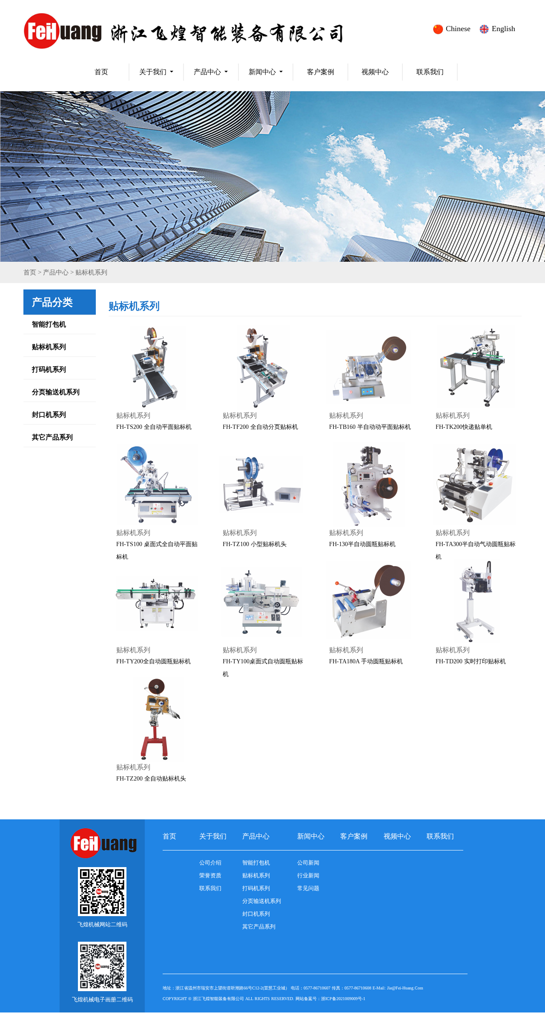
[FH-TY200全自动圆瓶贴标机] (155, 602)
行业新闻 (308, 875)
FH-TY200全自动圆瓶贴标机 (153, 661)
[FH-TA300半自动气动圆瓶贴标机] (474, 484)
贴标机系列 (91, 272)
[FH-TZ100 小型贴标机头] (261, 484)
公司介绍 (210, 862)
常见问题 (308, 888)
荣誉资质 (210, 875)
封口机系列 (49, 414)
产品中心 (207, 71)
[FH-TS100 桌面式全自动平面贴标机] (155, 484)
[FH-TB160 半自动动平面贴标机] (368, 367)
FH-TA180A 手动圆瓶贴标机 (366, 661)
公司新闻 (308, 862)
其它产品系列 (52, 437)
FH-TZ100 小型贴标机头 (255, 544)
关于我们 (152, 71)
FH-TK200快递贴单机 (464, 427)
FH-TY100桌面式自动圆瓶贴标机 (263, 667)
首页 (101, 71)
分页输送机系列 (56, 392)
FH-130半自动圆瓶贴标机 (362, 544)
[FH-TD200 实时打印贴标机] (474, 602)
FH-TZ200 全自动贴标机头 (151, 778)
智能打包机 (49, 324)
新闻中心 (262, 71)
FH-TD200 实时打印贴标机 (471, 661)
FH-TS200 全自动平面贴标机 (154, 427)
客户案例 (320, 71)
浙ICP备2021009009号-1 (343, 998)
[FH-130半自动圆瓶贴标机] (368, 484)
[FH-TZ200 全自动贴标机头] (155, 719)
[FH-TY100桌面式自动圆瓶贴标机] (261, 602)
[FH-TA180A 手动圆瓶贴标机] (368, 602)
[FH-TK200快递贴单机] (474, 367)
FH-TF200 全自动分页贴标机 (260, 427)
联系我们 (430, 71)
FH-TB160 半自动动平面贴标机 (370, 427)
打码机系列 (49, 369)
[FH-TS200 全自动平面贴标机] (155, 367)
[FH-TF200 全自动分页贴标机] (261, 367)
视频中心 (375, 71)
